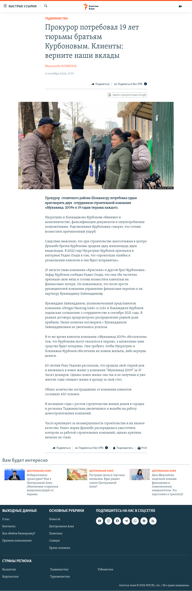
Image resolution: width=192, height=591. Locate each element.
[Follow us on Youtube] (99, 521)
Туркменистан (60, 576)
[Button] (101, 84)
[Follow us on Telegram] (126, 521)
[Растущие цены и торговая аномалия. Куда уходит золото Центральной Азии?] (77, 474)
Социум (54, 540)
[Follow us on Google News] (144, 521)
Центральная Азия (39, 471)
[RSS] (152, 521)
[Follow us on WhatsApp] (135, 521)
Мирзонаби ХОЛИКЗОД (60, 66)
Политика (55, 533)
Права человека (59, 548)
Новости (54, 519)
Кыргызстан (10, 576)
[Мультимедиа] (180, 6)
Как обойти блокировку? (18, 533)
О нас (6, 519)
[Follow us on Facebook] (117, 521)
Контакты (8, 526)
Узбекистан (105, 569)
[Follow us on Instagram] (108, 521)
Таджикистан (56, 18)
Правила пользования (17, 540)
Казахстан (9, 569)
